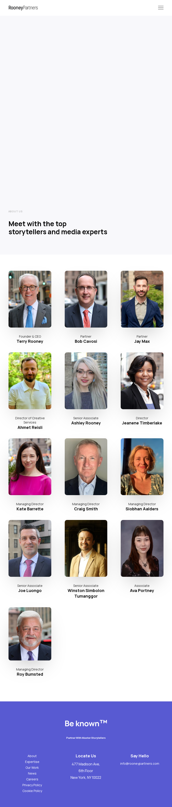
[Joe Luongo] (30, 548)
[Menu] (158, 8)
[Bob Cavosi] (86, 299)
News (32, 773)
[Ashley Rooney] (86, 380)
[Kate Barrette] (30, 466)
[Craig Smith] (86, 466)
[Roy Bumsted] (30, 633)
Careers (32, 779)
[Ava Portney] (142, 548)
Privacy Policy (32, 785)
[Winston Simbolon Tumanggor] (86, 548)
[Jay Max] (142, 299)
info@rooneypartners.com (139, 763)
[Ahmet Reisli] (30, 380)
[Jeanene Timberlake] (142, 380)
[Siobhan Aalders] (142, 466)
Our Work (32, 767)
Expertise (32, 762)
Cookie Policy (32, 791)
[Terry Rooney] (30, 299)
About (32, 756)
